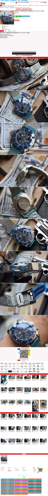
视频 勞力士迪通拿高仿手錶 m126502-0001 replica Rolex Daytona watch (12, 431)
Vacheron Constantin (36, 5)
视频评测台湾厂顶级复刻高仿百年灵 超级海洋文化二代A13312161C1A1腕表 (4, 463)
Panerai (15, 5)
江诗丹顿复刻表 (34, 487)
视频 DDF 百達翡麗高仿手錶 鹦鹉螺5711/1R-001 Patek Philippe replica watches (43, 443)
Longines (46, 5)
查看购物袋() (42, 2)
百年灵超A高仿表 (7, 482)
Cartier (6, 5)
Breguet (8, 6)
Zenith (23, 5)
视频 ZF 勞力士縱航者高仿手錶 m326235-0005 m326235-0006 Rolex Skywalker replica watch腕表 (35, 419)
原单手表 (35, 483)
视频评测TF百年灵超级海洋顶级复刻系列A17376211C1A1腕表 (27, 393)
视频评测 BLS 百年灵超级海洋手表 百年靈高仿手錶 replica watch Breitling (19, 380)
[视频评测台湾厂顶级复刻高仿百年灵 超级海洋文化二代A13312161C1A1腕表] (7, 17)
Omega (9, 5)
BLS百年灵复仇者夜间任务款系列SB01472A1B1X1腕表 (19, 405)
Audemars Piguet (19, 5)
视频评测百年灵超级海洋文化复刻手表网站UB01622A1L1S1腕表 (4, 392)
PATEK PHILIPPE (30, 5)
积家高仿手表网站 (7, 487)
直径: (3, 28)
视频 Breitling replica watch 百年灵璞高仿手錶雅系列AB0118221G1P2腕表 (27, 380)
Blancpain (4, 6)
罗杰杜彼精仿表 (7, 485)
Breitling (1, 6)
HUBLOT (26, 5)
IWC (11, 5)
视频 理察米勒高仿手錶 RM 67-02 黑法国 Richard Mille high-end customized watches (4, 419)
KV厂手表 (35, 485)
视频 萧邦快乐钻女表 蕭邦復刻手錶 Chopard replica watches (43, 431)
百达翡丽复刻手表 (35, 482)
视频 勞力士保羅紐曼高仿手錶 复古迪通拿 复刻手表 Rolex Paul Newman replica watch (19, 443)
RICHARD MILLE (12, 6)
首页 (1, 5)
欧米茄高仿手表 (21, 484)
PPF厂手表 (35, 486)
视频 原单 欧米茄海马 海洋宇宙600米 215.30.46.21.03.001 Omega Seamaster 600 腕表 (27, 419)
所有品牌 (3, 5)
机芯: (3, 29)
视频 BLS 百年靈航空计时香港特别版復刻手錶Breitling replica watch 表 (12, 380)
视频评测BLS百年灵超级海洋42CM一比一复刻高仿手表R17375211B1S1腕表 (19, 392)
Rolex (13, 5)
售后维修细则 (23, 470)
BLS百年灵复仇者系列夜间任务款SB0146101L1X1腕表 (27, 405)
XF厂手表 (21, 483)
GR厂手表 (21, 486)
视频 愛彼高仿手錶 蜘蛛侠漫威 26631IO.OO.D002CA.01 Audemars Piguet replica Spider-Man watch (35, 431)
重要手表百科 (16, 470)
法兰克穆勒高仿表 (21, 487)
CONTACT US (2, 470)
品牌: (3, 25)
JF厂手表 (7, 483)
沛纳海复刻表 (34, 484)
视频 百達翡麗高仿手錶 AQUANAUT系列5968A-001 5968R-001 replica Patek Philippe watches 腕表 (12, 419)
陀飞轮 (21, 485)
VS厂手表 (7, 484)
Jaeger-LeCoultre (42, 5)
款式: (3, 27)
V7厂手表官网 (21, 482)
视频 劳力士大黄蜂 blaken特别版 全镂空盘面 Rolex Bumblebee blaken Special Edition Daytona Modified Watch (27, 444)
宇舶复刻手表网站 (7, 486)
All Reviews (47, 11)
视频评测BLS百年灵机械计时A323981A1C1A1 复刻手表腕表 (35, 380)
